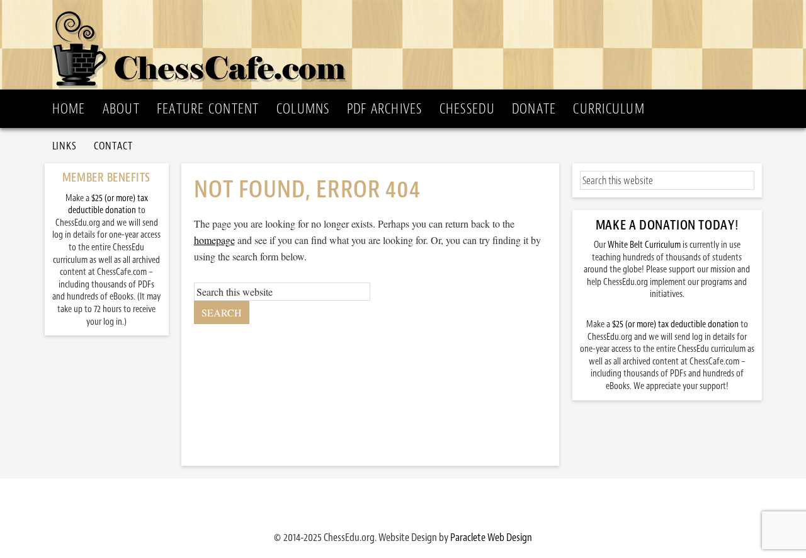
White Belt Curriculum (644, 245)
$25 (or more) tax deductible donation (675, 324)
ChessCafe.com (407, 45)
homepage (214, 240)
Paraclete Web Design (491, 537)
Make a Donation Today (665, 225)
